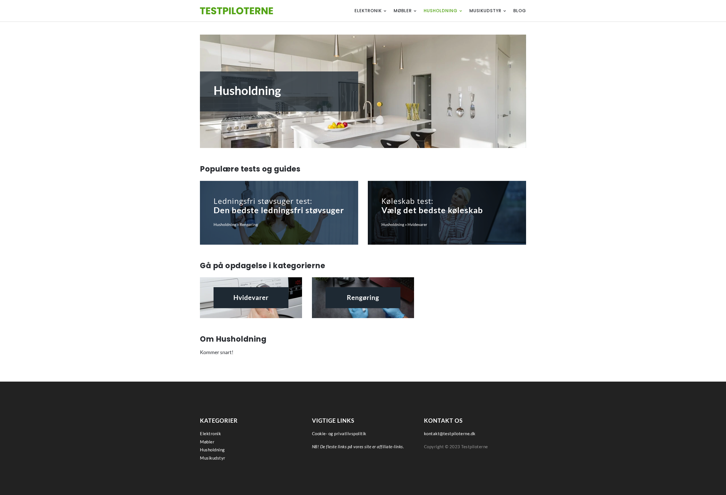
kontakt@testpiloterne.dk (450, 433)
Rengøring (249, 224)
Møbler (403, 11)
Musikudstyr (485, 11)
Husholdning (440, 11)
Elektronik (368, 11)
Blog (519, 11)
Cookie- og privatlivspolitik (339, 433)
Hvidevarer (417, 224)
